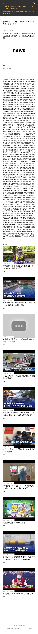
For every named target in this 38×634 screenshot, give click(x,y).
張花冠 (12, 116)
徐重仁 (8, 141)
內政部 (22, 152)
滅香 (28, 152)
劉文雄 (24, 193)
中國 (4, 109)
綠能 (7, 145)
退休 (33, 123)
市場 (28, 204)
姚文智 (9, 118)
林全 (4, 202)
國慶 (28, 166)
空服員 (25, 218)
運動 (25, 211)
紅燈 (13, 166)
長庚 (11, 193)
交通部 (19, 207)
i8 (23, 166)
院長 (7, 202)
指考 (25, 191)
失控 (8, 91)
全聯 (11, 141)
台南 (33, 197)
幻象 (10, 172)
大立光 (29, 209)
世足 (33, 82)
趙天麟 (5, 177)
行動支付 (30, 159)
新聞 (31, 193)
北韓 (29, 172)
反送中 (17, 218)
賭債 (19, 148)
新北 (28, 202)
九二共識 (31, 86)
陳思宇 (18, 88)
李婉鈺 (32, 204)
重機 (27, 132)
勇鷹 (27, 231)
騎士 (15, 200)
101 (6, 193)
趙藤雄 (8, 120)
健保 (30, 207)
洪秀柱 (5, 204)
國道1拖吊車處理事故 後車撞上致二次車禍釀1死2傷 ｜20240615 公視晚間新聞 (18, 413)
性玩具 (5, 175)
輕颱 (15, 157)
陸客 (20, 177)
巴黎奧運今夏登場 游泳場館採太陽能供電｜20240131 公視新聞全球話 (19, 303)
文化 (31, 152)
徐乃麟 (29, 168)
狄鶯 (19, 220)
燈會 (10, 84)
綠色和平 (31, 111)
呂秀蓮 (30, 216)
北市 (31, 120)
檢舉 (19, 195)
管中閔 (8, 95)
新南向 (29, 136)
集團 (27, 82)
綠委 (22, 127)
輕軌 (33, 148)
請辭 (27, 182)
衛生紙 (8, 184)
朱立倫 (32, 202)
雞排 (31, 163)
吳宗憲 (11, 213)
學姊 (10, 86)
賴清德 (22, 22)
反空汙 (19, 86)
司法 (19, 202)
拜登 (22, 236)
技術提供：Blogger (20, 625)
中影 (11, 104)
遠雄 (30, 170)
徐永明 (14, 177)
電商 (4, 141)
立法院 (16, 202)
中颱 (17, 154)
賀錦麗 (26, 236)
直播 (11, 216)
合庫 (28, 177)
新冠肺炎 (27, 229)
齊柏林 (26, 195)
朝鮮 (8, 175)
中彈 (12, 82)
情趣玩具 (24, 88)
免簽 (25, 204)
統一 (28, 129)
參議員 (17, 113)
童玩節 (17, 211)
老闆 (15, 197)
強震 (4, 184)
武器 (7, 113)
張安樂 (10, 166)
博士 (28, 218)
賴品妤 (26, 216)
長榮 (21, 218)
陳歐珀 (22, 211)
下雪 (28, 179)
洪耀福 (12, 95)
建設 (11, 120)
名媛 (6, 82)
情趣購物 (21, 91)
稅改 (20, 154)
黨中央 (13, 222)
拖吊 (22, 148)
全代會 (19, 163)
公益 (17, 225)
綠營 (31, 157)
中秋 (28, 116)
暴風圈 (11, 157)
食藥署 (11, 154)
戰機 (21, 113)
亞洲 (19, 143)
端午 (26, 111)
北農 (25, 184)
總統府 (23, 175)
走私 (27, 100)
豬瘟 (4, 84)
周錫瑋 (28, 102)
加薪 (10, 161)
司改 (22, 116)
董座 (13, 143)
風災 (22, 125)
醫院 (29, 225)
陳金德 (28, 175)
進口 (24, 123)
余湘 (7, 227)
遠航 (24, 100)
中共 (33, 222)
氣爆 (4, 148)
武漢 (19, 229)
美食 (33, 138)
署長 (13, 161)
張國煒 (7, 213)
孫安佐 (12, 93)
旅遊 (22, 204)
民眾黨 (25, 227)
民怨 (18, 107)
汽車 (33, 100)
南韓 (33, 225)
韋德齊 (27, 234)
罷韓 (10, 227)
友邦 (28, 188)
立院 (28, 134)
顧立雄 (22, 191)
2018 (28, 186)
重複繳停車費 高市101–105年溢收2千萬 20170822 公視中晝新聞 (18, 267)
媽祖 (16, 220)
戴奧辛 (14, 170)
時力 (7, 200)
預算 (15, 104)
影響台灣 (16, 152)
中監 (18, 98)
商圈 (33, 145)
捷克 (23, 234)
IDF (6, 129)
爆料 (18, 123)
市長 (7, 211)
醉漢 (27, 98)
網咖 (11, 168)
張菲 (21, 168)
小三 (12, 123)
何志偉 (29, 88)
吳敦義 (16, 186)
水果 (25, 104)
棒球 (25, 188)
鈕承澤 (29, 84)
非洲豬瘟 (13, 88)
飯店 (7, 207)
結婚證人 (9, 209)
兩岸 (25, 129)
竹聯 (8, 168)
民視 (28, 193)
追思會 (28, 200)
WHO (15, 231)
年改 (31, 104)
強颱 (13, 159)
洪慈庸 (20, 141)
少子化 (9, 132)
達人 (22, 195)
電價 (25, 220)
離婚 (7, 182)
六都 (14, 225)
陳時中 (32, 229)
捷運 (15, 191)
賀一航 (5, 91)
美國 (11, 204)
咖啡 (25, 148)
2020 (27, 107)
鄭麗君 (7, 172)
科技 (16, 143)
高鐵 (21, 200)
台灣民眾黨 (20, 213)
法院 (25, 116)
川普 (18, 109)
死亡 (25, 125)
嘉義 (24, 200)
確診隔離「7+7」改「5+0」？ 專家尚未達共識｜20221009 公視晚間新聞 (18, 487)
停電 (15, 163)
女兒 (15, 125)
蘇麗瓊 (7, 179)
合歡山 (25, 179)
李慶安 (5, 118)
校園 (33, 91)
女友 (22, 136)
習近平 (11, 109)
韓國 (32, 172)
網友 (7, 100)
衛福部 (14, 132)
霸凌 (13, 209)
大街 (21, 145)
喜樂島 (14, 86)
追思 (28, 150)
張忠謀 (32, 166)
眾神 (6, 195)
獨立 (24, 109)
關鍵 (4, 207)
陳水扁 (26, 95)
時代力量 (20, 118)
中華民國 (32, 107)
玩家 (13, 145)
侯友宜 (28, 22)
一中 (13, 127)
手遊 (19, 209)
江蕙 (17, 193)
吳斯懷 (20, 227)
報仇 (19, 197)
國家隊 (18, 236)
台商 (25, 136)
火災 (27, 145)
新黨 (15, 182)
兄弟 (16, 175)
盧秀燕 (8, 220)
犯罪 (24, 82)
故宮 (8, 193)
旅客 (6, 152)
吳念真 (16, 141)
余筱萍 (12, 220)
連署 (22, 86)
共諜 (4, 209)
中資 (19, 222)
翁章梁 (18, 184)
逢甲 (30, 145)
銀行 (16, 161)
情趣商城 (24, 163)
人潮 (27, 138)
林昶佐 (26, 213)
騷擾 (22, 161)
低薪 (7, 197)
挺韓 (13, 227)
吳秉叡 (7, 111)
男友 (19, 136)
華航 (27, 222)
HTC (30, 161)
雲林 (31, 102)
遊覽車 (11, 207)
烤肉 (18, 168)
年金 (31, 186)
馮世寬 (17, 172)
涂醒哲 (8, 116)
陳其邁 (32, 175)
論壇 (16, 222)
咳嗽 (4, 231)
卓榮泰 (8, 88)
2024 (10, 159)
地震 (30, 182)
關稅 (11, 79)
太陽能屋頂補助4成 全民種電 (14, 523)
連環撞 (11, 200)
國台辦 (16, 134)
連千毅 (16, 216)
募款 (10, 98)
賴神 (13, 218)
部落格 (21, 93)
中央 (22, 134)
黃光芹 (14, 84)
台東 (10, 138)
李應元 (23, 207)
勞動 (4, 227)
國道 (30, 132)
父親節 (23, 111)
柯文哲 (15, 22)
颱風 (9, 24)
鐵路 (28, 211)
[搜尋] (34, 2)
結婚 (13, 148)
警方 (19, 161)
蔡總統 (8, 186)
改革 (15, 188)
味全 (33, 213)
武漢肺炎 (12, 229)
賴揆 (11, 186)
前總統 (5, 191)
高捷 (32, 191)
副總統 (32, 200)
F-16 (7, 127)
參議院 (11, 236)
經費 (24, 132)
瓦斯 (7, 148)
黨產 (25, 91)
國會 (30, 113)
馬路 (24, 145)
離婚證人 (25, 225)
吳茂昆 (17, 93)
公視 (19, 102)
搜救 (24, 120)
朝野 (10, 127)
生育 (31, 129)
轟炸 (15, 82)
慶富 (17, 177)
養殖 (16, 159)
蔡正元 (8, 93)
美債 (14, 79)
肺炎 (14, 24)
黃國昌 (32, 125)
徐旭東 (15, 129)
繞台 (18, 188)
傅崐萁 (28, 120)
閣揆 (27, 154)
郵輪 (22, 143)
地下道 (5, 150)
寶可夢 (17, 145)
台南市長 (13, 184)
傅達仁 (9, 177)
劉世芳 (16, 120)
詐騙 (30, 82)
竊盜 (10, 145)
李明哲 (19, 125)
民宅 (6, 102)
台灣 (21, 109)
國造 (27, 113)
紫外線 (17, 138)
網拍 (8, 216)
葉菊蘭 (28, 109)
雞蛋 (4, 93)
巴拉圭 (25, 186)
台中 (8, 104)
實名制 (11, 231)
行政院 (11, 202)
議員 (22, 104)
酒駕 (18, 100)
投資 (11, 91)
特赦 (30, 95)
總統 (8, 191)
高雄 (20, 193)
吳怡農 (24, 231)
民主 (6, 222)
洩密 (6, 107)
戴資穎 (31, 154)
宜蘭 (13, 211)
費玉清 (25, 168)
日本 (15, 204)
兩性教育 (21, 216)
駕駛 (12, 152)
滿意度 (29, 184)
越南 (17, 79)
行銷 (30, 138)
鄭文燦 (10, 107)
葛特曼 (26, 86)
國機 (24, 113)
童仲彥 (8, 125)
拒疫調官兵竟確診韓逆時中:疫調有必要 (18, 594)
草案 (22, 150)
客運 (15, 207)
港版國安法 (18, 234)
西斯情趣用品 (28, 143)
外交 (11, 188)
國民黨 (16, 91)
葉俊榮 (7, 163)
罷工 (7, 84)
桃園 (22, 95)
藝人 (4, 211)
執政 (19, 134)
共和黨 (30, 236)
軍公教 (7, 161)
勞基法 (19, 157)
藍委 (28, 127)
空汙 (9, 152)
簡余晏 (23, 182)
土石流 (10, 102)
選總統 (5, 216)
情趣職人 (7, 188)
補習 (4, 125)
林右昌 (8, 136)
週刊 (15, 123)
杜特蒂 (5, 168)
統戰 (22, 220)
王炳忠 (11, 182)
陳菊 (21, 100)
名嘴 (27, 207)
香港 (22, 202)
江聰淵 (25, 177)
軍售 (13, 113)
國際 (10, 68)
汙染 (16, 116)
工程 (21, 107)
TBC (28, 93)
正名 (7, 159)
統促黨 (17, 166)
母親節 (11, 111)
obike (28, 191)
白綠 (4, 88)
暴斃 (9, 82)
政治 (7, 68)
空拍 (33, 207)
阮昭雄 (32, 218)
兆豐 (16, 127)
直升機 (20, 120)
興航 (30, 100)
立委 (9, 222)
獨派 (19, 129)
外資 (16, 95)
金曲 (8, 129)
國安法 (19, 182)
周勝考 (7, 134)
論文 (7, 218)
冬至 (16, 227)
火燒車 (30, 148)
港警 (29, 213)
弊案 (19, 127)
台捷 (14, 236)
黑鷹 (28, 227)
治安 (6, 123)
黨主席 (16, 136)
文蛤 (31, 79)
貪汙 (25, 134)
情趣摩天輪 (17, 111)
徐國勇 (26, 170)
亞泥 (31, 127)
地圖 (4, 113)
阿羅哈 (7, 157)
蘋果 (24, 138)
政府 (4, 127)
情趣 (21, 98)
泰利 (22, 157)
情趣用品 (19, 84)
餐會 (7, 98)
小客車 (23, 102)
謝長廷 (19, 204)
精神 (6, 166)
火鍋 (19, 175)
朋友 (25, 127)
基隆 (11, 136)
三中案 (11, 179)
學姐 (4, 220)
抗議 (30, 222)
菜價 (24, 154)
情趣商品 (24, 209)
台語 (4, 197)
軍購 (10, 113)
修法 (24, 141)
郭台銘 (31, 141)
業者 (24, 98)
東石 (10, 218)
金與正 (19, 231)
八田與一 (24, 197)
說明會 (11, 163)
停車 (8, 150)
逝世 (31, 150)
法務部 (31, 98)
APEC (21, 172)
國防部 (11, 100)
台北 (11, 191)
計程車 (32, 116)
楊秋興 (11, 225)
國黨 (33, 134)
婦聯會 (16, 150)
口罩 (16, 229)
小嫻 (31, 179)
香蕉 (18, 82)
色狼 (21, 123)
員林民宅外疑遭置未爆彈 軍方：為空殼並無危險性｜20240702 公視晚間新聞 (19, 558)
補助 (17, 132)
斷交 (18, 191)
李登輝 (32, 93)
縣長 (10, 211)
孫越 (25, 93)
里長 (28, 104)
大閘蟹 (10, 170)
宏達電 (26, 161)
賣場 (11, 150)
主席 (15, 109)
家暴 (11, 125)
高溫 (13, 138)
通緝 (21, 82)
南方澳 (23, 222)
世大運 (22, 188)
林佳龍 (19, 104)
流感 (28, 125)
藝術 (19, 116)
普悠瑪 (25, 84)
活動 (20, 225)
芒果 (7, 109)
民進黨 (29, 91)
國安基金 (27, 79)
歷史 (16, 209)
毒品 (19, 95)
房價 (9, 123)
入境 (19, 150)
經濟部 (16, 195)
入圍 (11, 129)
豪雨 (16, 102)
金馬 (31, 177)
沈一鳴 (7, 229)
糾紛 (16, 148)
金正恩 (26, 172)
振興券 (12, 234)
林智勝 (12, 175)
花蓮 (33, 182)
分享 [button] (4, 66)
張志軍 (11, 134)
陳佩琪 (19, 170)
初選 (22, 184)
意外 (10, 148)
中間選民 (5, 225)
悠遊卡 (25, 159)
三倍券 (8, 234)
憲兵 (7, 138)
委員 (25, 202)
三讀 (25, 150)
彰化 (20, 132)
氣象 (21, 138)
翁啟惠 (30, 118)
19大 (22, 170)
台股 (6, 143)
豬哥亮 (32, 195)
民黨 (4, 136)
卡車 (18, 200)
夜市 (31, 211)
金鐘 (6, 170)
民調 (24, 107)
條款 (28, 163)
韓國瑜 (22, 79)
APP (7, 154)
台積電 (10, 143)
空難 (13, 172)
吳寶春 (7, 86)
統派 (22, 129)
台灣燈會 (19, 179)
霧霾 (15, 179)
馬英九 (32, 188)
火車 (4, 200)
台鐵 (14, 154)
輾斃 (28, 220)
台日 (8, 204)
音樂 (14, 193)
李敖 (4, 95)
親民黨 (26, 118)
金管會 (20, 159)
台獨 (21, 166)
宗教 (25, 152)
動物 (32, 88)
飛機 (15, 100)
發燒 (7, 231)
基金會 (14, 98)
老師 (30, 123)
